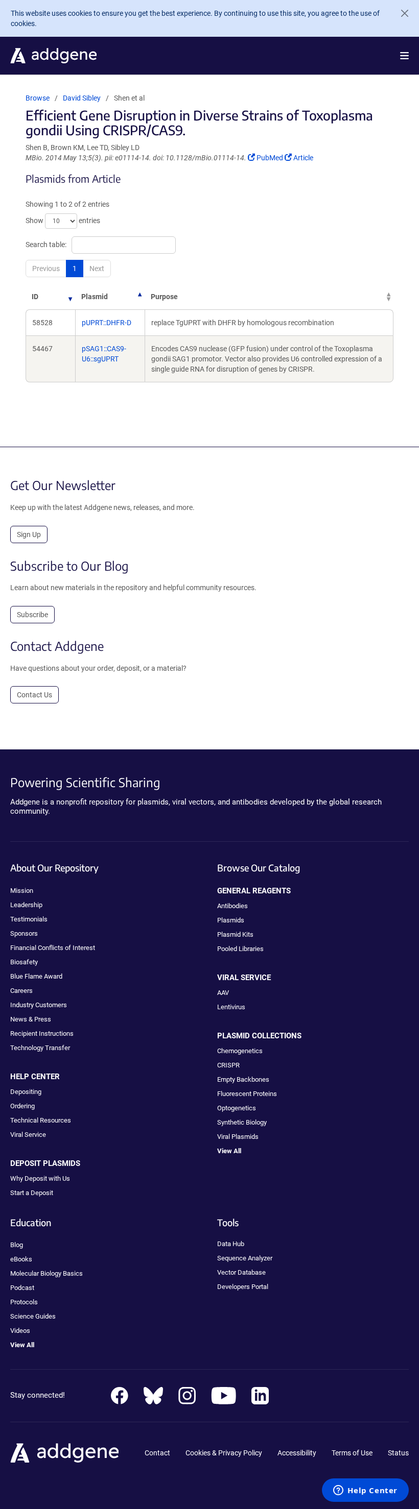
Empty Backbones (243, 1079)
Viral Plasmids (238, 1136)
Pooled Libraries (240, 949)
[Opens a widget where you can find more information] (365, 1491)
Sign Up (29, 534)
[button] (404, 55)
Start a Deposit (31, 1193)
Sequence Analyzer (244, 1258)
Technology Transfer (40, 1048)
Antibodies (232, 906)
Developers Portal (242, 1287)
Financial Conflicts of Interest (52, 948)
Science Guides (33, 1316)
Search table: (46, 244)
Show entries (63, 220)
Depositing (25, 1092)
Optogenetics (236, 1108)
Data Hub (230, 1244)
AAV (223, 992)
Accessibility (296, 1453)
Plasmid (94, 297)
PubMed (270, 158)
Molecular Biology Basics (46, 1273)
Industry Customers (38, 1005)
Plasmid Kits (235, 934)
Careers (21, 990)
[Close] (400, 13)
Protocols (24, 1302)
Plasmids (230, 920)
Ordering (22, 1106)
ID (35, 297)
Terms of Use (352, 1453)
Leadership (26, 905)
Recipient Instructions (42, 1033)
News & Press (30, 1019)
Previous (46, 268)
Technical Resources (40, 1120)
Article (303, 158)
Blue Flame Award (36, 976)
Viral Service (28, 1134)
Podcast (22, 1288)
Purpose (164, 297)
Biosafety (24, 962)
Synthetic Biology (242, 1122)
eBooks (21, 1259)
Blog (16, 1245)
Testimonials (29, 919)
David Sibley (82, 98)
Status (398, 1453)
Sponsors (24, 933)
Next (96, 268)
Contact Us (34, 695)
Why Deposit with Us (40, 1178)
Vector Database (241, 1272)
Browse (38, 98)
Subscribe (32, 615)
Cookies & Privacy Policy (223, 1453)
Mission (21, 890)
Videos (20, 1330)
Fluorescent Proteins (247, 1094)
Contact (157, 1453)
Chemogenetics (240, 1051)
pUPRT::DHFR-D (106, 323)
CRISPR (228, 1065)
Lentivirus (231, 1007)
